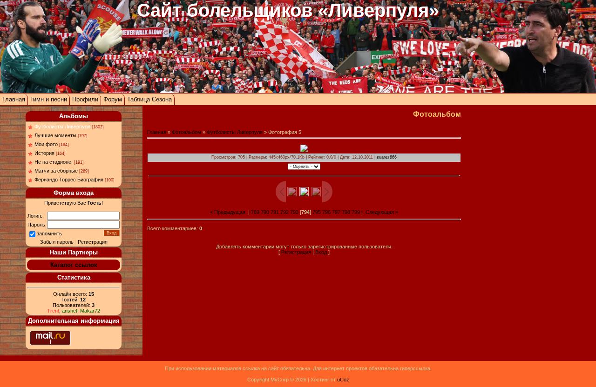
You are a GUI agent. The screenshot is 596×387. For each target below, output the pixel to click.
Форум (112, 99)
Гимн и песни (48, 99)
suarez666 (387, 157)
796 (326, 212)
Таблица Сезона (149, 99)
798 (346, 212)
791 (275, 212)
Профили (85, 99)
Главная (13, 99)
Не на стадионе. (53, 162)
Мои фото (46, 144)
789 (255, 212)
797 (336, 212)
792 (284, 212)
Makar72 (90, 311)
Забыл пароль (57, 242)
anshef (69, 311)
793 (294, 212)
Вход (321, 252)
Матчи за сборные (56, 170)
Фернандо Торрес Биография (68, 179)
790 (265, 212)
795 (316, 212)
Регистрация (93, 242)
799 (356, 212)
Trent (53, 311)
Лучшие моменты (55, 135)
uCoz (343, 379)
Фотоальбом (186, 132)
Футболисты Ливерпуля (62, 126)
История (44, 153)
